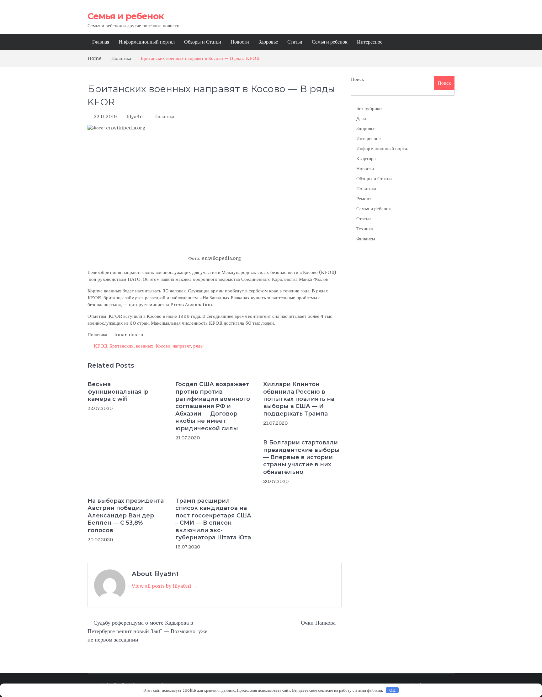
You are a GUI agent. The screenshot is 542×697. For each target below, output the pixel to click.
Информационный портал (147, 42)
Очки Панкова (318, 623)
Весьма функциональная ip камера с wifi (118, 391)
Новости (240, 42)
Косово (163, 346)
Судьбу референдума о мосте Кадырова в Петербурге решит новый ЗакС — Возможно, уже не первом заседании (147, 631)
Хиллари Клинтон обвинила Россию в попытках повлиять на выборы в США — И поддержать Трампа (298, 399)
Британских (121, 346)
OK (392, 690)
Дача (361, 118)
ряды (198, 346)
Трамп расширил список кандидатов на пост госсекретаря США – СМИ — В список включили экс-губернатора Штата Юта (213, 519)
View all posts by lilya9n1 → (164, 586)
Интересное (369, 42)
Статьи (294, 42)
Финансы (365, 239)
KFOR (100, 346)
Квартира (366, 158)
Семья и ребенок (126, 16)
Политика (164, 116)
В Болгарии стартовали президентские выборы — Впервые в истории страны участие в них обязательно (301, 457)
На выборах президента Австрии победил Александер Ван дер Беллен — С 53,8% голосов (126, 515)
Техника (364, 229)
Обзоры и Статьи (202, 42)
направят (182, 346)
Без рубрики (369, 108)
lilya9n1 (135, 116)
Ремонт (363, 199)
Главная (100, 42)
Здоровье (268, 42)
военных (144, 346)
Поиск (357, 79)
